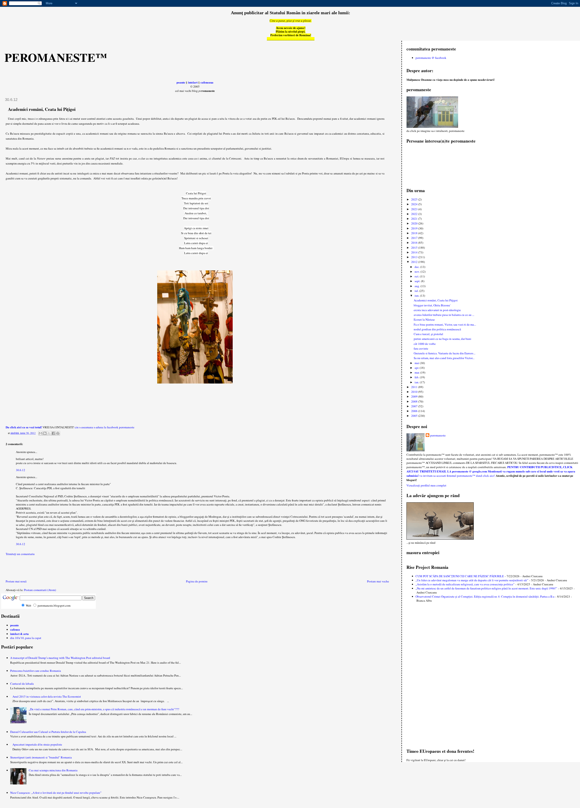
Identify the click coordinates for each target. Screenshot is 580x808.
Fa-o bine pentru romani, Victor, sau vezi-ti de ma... (445, 324)
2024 (414, 204)
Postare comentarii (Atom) (40, 590)
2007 (414, 406)
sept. (418, 281)
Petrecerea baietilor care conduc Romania (35, 671)
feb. (417, 377)
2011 (414, 387)
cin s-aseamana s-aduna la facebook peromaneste (104, 427)
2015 (414, 247)
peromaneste (438, 435)
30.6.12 (20, 470)
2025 (414, 199)
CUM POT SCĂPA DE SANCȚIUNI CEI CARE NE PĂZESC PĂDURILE (460, 576)
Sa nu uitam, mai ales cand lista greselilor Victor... (444, 358)
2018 (414, 233)
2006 (414, 411)
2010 (414, 392)
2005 (414, 416)
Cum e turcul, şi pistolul (428, 334)
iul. (417, 291)
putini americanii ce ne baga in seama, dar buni (442, 339)
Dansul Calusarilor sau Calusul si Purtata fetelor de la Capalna (48, 732)
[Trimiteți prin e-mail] (40, 433)
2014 (414, 252)
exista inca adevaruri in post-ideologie (437, 310)
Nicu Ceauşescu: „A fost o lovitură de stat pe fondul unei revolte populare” (56, 793)
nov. (417, 271)
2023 (414, 209)
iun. (417, 295)
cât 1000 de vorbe (425, 344)
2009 (414, 396)
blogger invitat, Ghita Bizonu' (432, 305)
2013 (414, 257)
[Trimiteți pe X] (49, 433)
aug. (417, 286)
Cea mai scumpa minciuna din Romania (53, 770)
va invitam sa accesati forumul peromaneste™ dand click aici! (457, 476)
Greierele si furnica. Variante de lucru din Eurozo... (444, 353)
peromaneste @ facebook (431, 58)
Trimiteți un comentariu (20, 554)
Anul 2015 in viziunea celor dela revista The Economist (46, 696)
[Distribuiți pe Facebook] (53, 433)
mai (417, 363)
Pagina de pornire (197, 581)
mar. (417, 372)
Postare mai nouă (16, 581)
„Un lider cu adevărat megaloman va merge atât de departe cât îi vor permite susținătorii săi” (472, 580)
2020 (414, 223)
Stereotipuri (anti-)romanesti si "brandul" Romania (41, 757)
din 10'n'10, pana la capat (25, 638)
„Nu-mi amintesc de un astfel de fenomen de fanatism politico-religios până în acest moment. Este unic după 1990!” (486, 588)
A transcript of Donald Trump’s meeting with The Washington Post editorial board (60, 658)
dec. (417, 267)
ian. (417, 382)
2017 (414, 238)
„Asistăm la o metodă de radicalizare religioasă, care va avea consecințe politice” (465, 584)
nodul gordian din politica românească (437, 329)
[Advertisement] (27, 568)
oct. (417, 276)
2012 (414, 262)
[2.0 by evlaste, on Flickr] (195, 382)
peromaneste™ (56, 57)
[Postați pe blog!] (45, 433)
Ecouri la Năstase (424, 319)
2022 (414, 214)
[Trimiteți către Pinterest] (58, 433)
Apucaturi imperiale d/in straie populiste (37, 744)
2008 (414, 401)
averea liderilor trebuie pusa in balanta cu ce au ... (444, 315)
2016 (414, 243)
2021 (414, 219)
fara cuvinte (421, 348)
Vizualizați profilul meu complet (426, 485)
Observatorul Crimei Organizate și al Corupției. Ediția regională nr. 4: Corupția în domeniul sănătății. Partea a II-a (485, 596)
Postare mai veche (378, 581)
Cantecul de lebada (22, 684)
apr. (417, 368)
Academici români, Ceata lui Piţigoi (436, 300)
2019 (414, 228)
